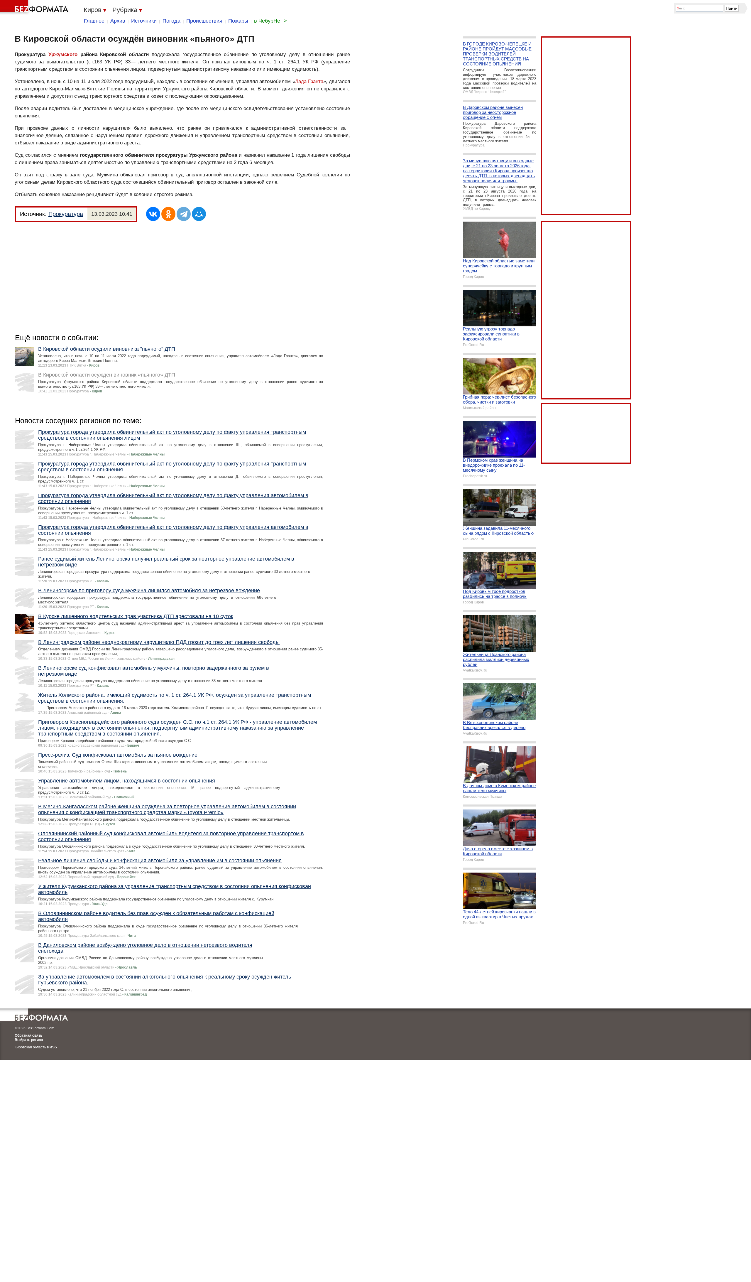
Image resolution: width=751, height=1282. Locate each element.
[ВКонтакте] (153, 214)
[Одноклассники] (168, 214)
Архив (117, 21)
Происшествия (204, 21)
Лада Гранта (309, 81)
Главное (94, 21)
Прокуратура (65, 214)
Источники (144, 21)
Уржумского (62, 54)
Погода (171, 21)
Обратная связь (28, 1035)
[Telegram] (184, 214)
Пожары (238, 21)
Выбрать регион (29, 1040)
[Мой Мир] (199, 214)
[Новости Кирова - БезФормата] (35, 7)
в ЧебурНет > (270, 21)
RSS (53, 1047)
